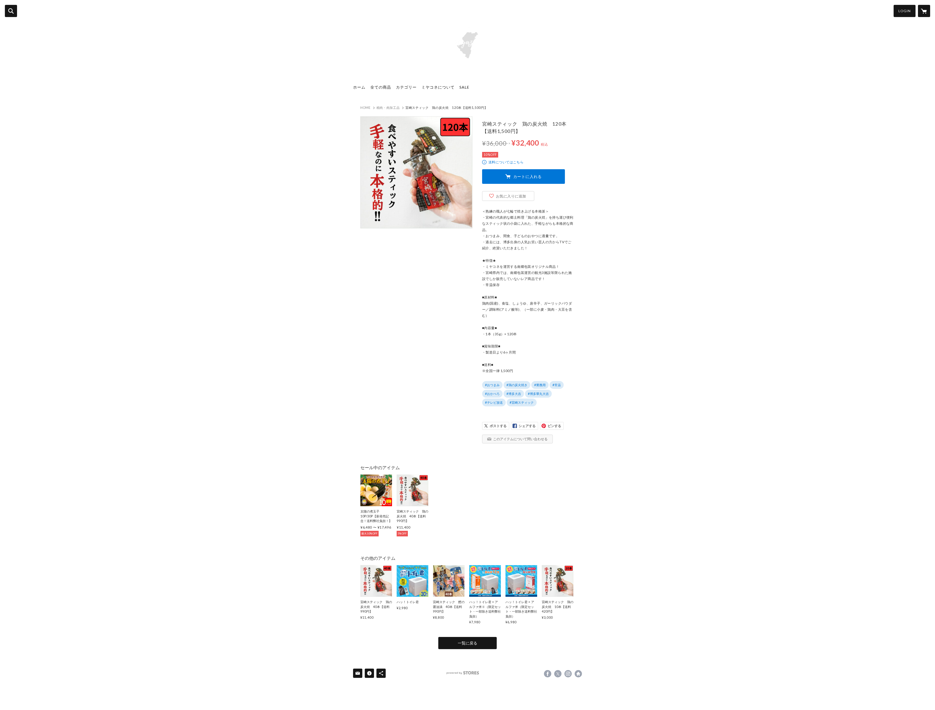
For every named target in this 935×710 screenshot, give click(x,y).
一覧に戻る (467, 643)
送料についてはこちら (506, 162)
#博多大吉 (513, 394)
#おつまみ (492, 385)
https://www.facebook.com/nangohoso (547, 673)
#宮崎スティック (522, 402)
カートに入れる (527, 176)
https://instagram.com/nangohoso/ (568, 673)
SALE (464, 87)
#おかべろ (492, 394)
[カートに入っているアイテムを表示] (924, 11)
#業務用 (540, 385)
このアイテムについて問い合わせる (520, 439)
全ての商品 (380, 87)
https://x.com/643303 (557, 673)
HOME (365, 108)
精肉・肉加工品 (388, 108)
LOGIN (904, 11)
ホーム (359, 87)
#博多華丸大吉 (538, 394)
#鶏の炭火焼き (516, 385)
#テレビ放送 (494, 402)
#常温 (556, 385)
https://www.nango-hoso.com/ (578, 673)
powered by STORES (462, 673)
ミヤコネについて (438, 87)
